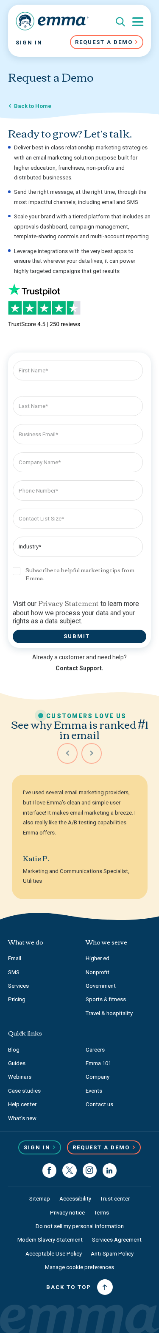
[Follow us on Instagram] (90, 1170)
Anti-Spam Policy (112, 1253)
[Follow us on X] (69, 1170)
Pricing (16, 999)
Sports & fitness (106, 999)
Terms (101, 1212)
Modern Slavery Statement (50, 1240)
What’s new (22, 1118)
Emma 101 (98, 1063)
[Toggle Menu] (137, 22)
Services (18, 986)
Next (91, 753)
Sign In (29, 42)
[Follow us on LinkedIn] (110, 1170)
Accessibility (75, 1198)
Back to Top (68, 1287)
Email (14, 958)
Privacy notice (67, 1212)
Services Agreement (117, 1240)
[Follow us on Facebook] (49, 1170)
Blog (14, 1050)
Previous (67, 753)
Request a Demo (101, 1147)
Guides (16, 1063)
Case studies (24, 1091)
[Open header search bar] (120, 22)
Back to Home (32, 106)
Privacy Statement (68, 603)
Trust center (115, 1198)
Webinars (19, 1077)
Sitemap (39, 1198)
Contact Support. (79, 668)
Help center (22, 1104)
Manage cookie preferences (79, 1267)
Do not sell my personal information (80, 1226)
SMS (14, 972)
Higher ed (97, 958)
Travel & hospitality (109, 1013)
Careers (95, 1050)
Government (101, 986)
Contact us (99, 1104)
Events (94, 1091)
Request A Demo (104, 42)
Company (97, 1077)
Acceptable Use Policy (53, 1253)
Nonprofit (97, 972)
